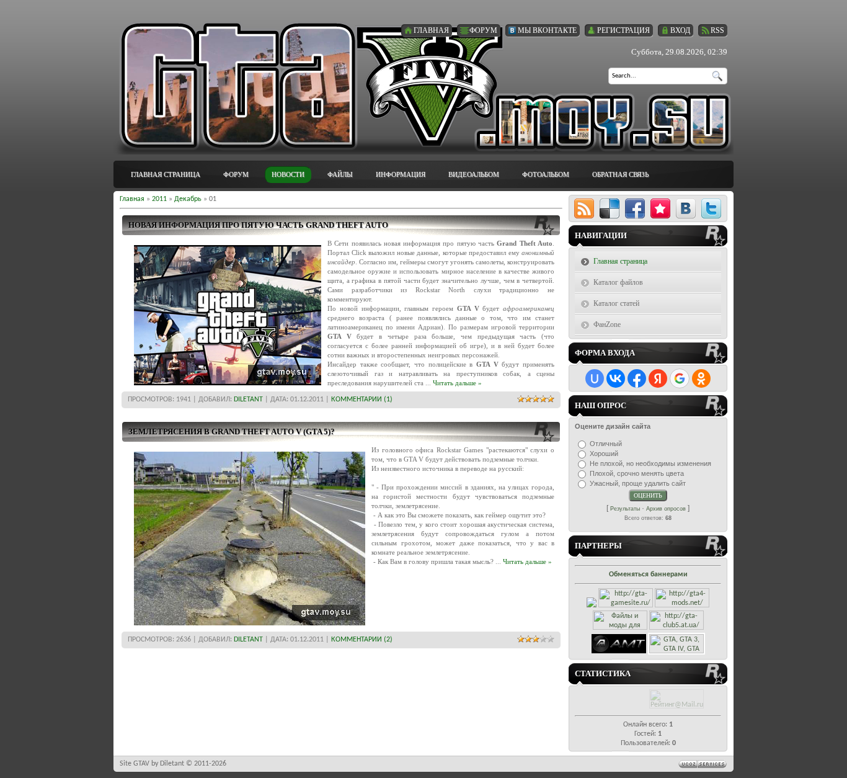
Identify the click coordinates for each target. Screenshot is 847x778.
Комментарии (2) (361, 639)
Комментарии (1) (361, 399)
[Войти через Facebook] (636, 378)
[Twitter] (711, 208)
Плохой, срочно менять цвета (637, 473)
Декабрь (188, 199)
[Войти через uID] (594, 378)
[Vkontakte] (686, 208)
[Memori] (660, 208)
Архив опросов (666, 509)
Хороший (604, 453)
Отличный (606, 443)
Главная (132, 199)
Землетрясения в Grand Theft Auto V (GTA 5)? (231, 431)
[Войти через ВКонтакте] (615, 378)
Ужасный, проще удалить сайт (638, 483)
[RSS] (584, 208)
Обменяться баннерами (648, 574)
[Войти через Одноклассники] (701, 378)
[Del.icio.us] (609, 208)
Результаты (625, 509)
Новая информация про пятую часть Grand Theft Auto (258, 225)
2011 (159, 199)
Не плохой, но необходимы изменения (650, 463)
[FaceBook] (635, 208)
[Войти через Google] (680, 378)
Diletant (248, 399)
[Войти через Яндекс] (658, 378)
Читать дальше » (457, 383)
